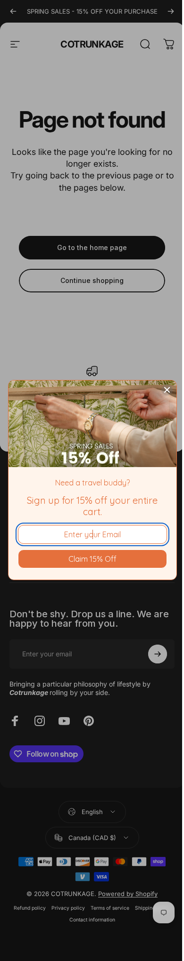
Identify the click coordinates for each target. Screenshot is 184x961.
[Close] (167, 390)
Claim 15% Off (92, 559)
